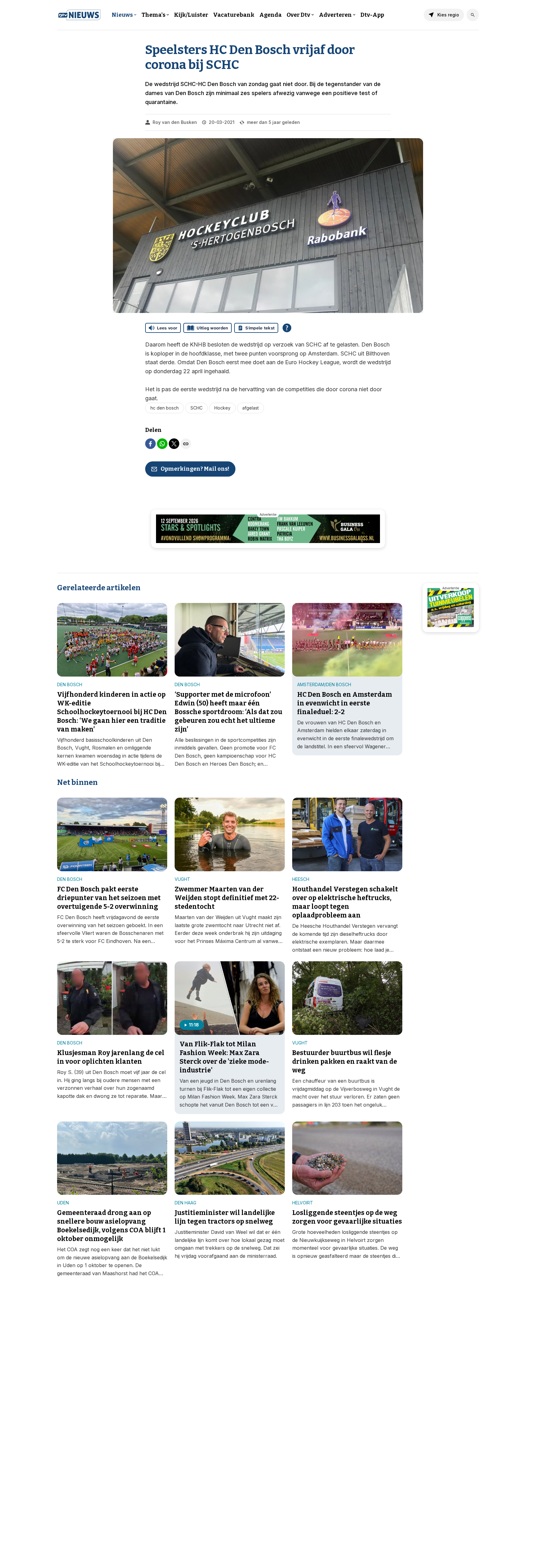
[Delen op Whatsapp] (162, 443)
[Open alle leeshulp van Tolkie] (287, 328)
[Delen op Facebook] (150, 443)
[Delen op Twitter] (174, 443)
